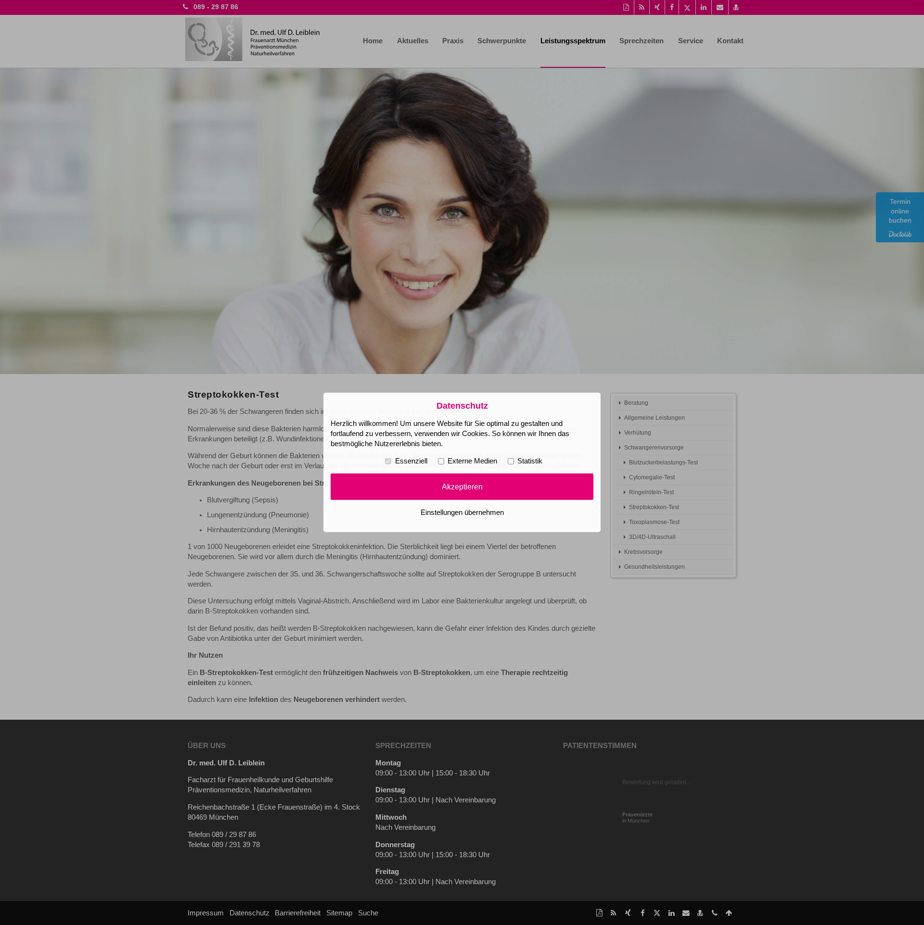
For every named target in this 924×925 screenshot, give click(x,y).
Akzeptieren (462, 486)
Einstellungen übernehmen (462, 512)
